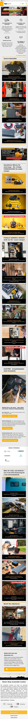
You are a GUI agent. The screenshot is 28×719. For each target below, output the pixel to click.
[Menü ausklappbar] (1, 4)
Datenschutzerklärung (5, 700)
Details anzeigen (14, 717)
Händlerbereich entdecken (21, 55)
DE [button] (2, 0)
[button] (20, 4)
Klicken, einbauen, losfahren (9, 416)
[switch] (4, 704)
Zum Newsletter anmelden (16, 669)
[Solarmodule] (14, 11)
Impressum (12, 700)
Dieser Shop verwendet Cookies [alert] (14, 682)
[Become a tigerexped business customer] (14, 154)
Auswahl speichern (14, 715)
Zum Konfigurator (7, 428)
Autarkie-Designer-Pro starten (10, 440)
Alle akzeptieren (14, 712)
